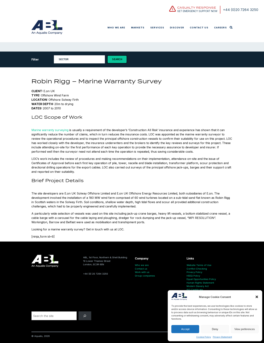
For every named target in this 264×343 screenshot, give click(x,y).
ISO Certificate (195, 289)
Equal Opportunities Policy (201, 279)
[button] (257, 297)
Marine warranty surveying (49, 130)
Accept (185, 329)
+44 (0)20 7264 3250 (240, 10)
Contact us (199, 27)
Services (157, 27)
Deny (215, 329)
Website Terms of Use (199, 265)
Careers (220, 27)
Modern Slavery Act (198, 286)
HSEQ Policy (193, 275)
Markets (138, 27)
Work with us (142, 272)
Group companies (145, 275)
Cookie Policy (203, 337)
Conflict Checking (197, 268)
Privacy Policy (194, 272)
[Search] (84, 315)
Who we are (116, 27)
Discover (177, 27)
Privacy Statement (222, 337)
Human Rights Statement (200, 282)
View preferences (244, 329)
